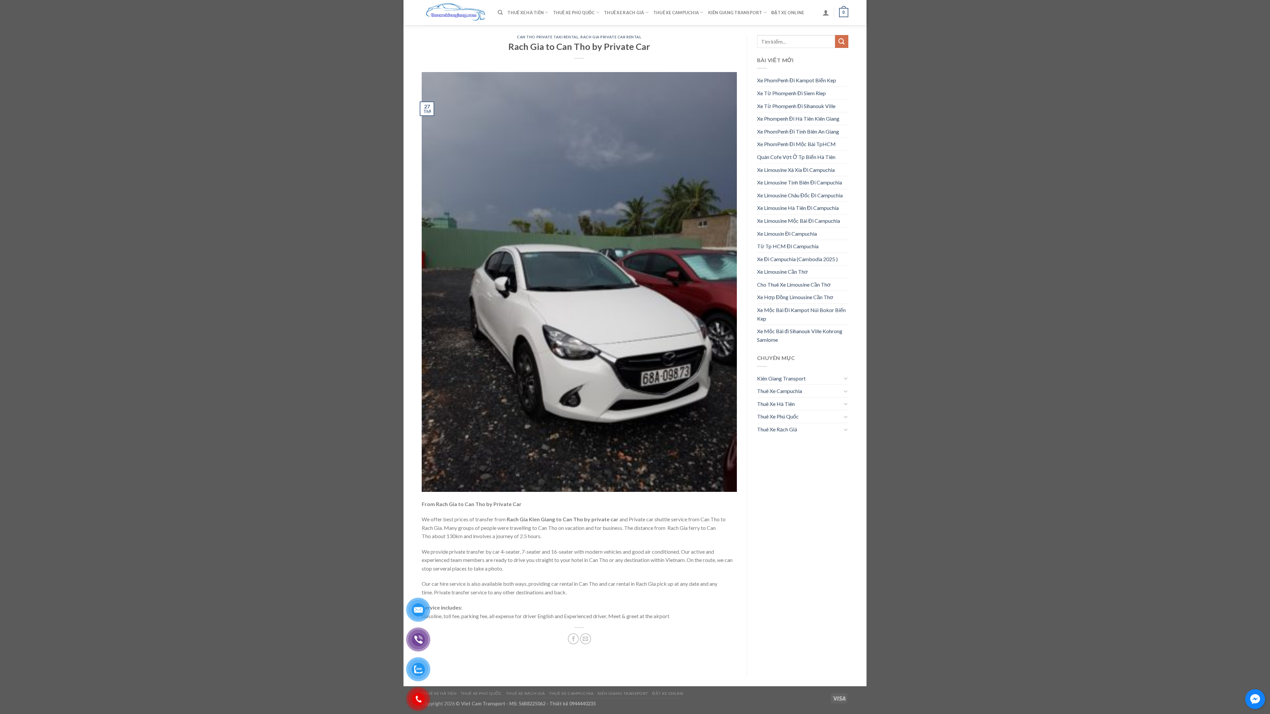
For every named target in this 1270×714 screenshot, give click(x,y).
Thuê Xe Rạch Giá (624, 12)
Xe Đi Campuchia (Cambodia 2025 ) (797, 259)
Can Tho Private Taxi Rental (547, 37)
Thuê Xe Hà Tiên (525, 12)
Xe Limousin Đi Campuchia (787, 233)
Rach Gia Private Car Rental (610, 37)
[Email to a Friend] (585, 638)
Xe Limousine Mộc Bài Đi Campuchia (798, 221)
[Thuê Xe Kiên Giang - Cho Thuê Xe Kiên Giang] (455, 12)
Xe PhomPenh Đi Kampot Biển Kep (796, 80)
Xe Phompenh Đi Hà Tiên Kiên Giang (798, 118)
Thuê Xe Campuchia (676, 12)
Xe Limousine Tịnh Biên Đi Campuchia (799, 182)
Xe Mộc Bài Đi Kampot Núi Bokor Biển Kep (801, 314)
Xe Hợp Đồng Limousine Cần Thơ (795, 297)
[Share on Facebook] (573, 638)
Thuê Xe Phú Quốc (574, 12)
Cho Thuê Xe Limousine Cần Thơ (794, 284)
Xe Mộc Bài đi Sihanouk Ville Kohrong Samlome (799, 335)
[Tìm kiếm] (500, 12)
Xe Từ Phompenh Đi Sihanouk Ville (796, 106)
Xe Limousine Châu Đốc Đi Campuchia (800, 195)
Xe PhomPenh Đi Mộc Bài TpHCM (796, 144)
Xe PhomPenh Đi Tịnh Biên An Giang (798, 131)
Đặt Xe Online (787, 12)
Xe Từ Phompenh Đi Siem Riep (791, 93)
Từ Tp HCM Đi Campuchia (788, 246)
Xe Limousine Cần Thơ (782, 271)
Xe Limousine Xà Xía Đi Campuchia (796, 170)
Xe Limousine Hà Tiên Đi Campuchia (798, 208)
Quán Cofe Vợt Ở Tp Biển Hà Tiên (796, 157)
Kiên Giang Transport (735, 12)
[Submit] (841, 41)
